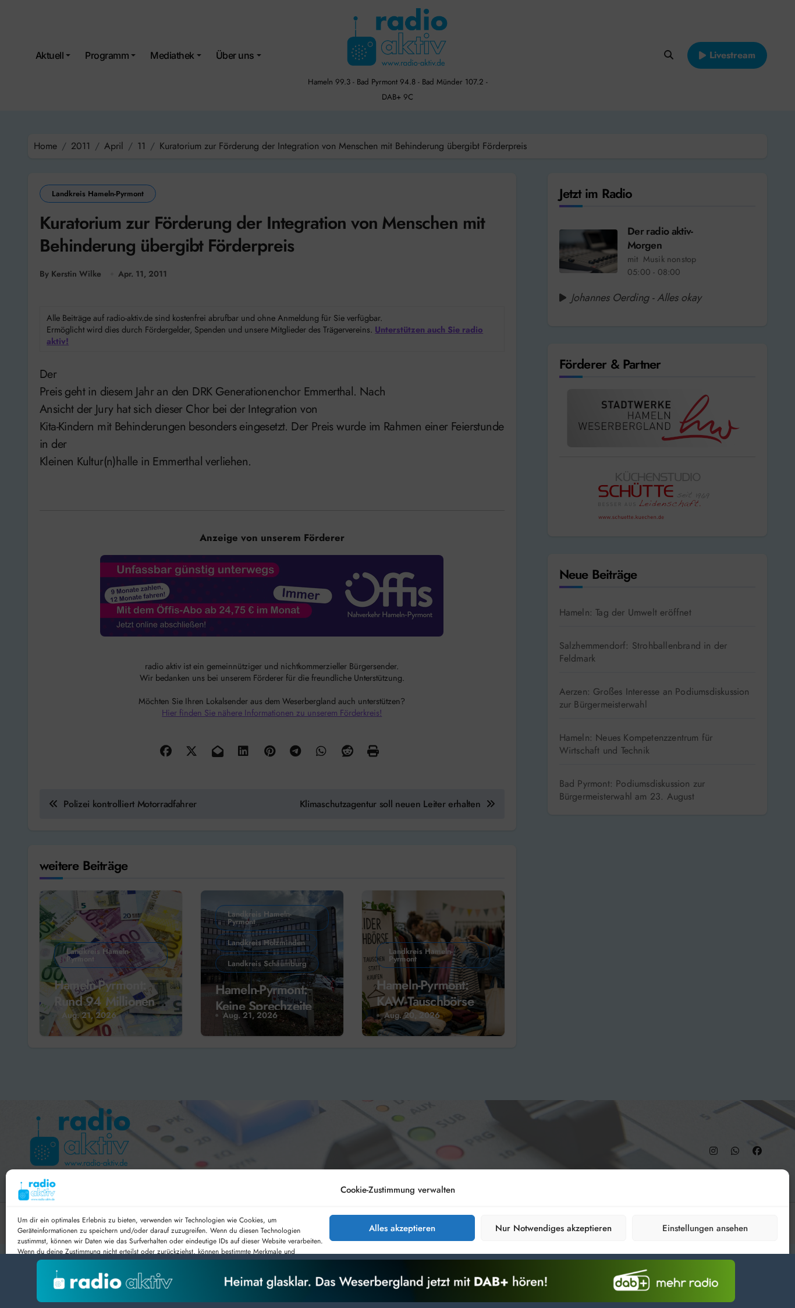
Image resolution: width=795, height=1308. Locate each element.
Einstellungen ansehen (705, 1228)
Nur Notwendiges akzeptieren (553, 1228)
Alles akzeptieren (402, 1228)
